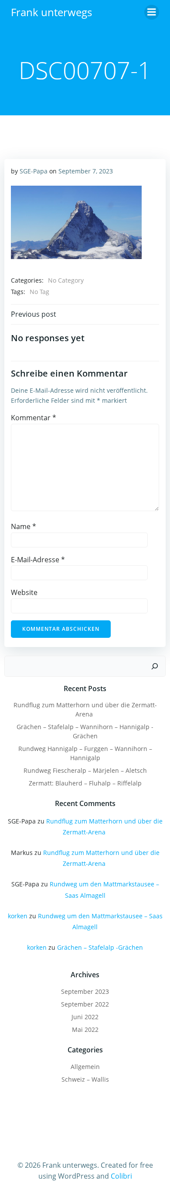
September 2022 (85, 1004)
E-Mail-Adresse (38, 559)
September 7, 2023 (85, 171)
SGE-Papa (34, 171)
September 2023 (85, 991)
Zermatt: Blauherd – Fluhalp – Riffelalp (85, 783)
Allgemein (85, 1066)
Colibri (121, 1176)
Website (24, 592)
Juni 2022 (85, 1017)
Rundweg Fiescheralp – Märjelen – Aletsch (85, 770)
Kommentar (33, 417)
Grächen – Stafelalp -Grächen (100, 947)
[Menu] (151, 12)
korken (17, 916)
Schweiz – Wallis (85, 1079)
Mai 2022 (85, 1029)
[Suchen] (154, 666)
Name (23, 526)
